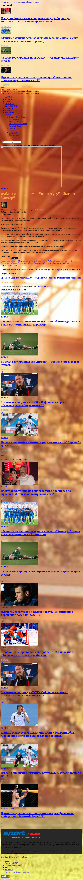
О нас (7, 861)
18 (2, 452)
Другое (8, 115)
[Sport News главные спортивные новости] (21, 838)
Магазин (9, 97)
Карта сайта (9, 867)
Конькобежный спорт (18, 124)
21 (2, 823)
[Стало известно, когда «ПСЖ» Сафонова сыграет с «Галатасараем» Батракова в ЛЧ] (19, 395)
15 (2, 743)
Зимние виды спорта (18, 117)
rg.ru (12, 256)
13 (2, 622)
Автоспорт (10, 113)
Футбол (8, 99)
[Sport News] (20, 2)
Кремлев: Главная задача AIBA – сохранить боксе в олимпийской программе (41, 278)
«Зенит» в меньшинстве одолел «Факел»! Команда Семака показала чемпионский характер (39, 39)
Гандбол (12, 130)
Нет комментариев (27, 210)
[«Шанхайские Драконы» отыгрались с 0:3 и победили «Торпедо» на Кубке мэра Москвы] (19, 645)
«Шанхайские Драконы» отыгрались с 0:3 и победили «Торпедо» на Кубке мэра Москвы (37, 654)
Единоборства (11, 106)
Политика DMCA (11, 863)
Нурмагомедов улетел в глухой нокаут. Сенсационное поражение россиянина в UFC (36, 79)
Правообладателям (12, 865)
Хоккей (8, 101)
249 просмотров (7, 210)
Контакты (9, 870)
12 (2, 372)
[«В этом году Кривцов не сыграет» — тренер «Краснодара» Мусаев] (6, 53)
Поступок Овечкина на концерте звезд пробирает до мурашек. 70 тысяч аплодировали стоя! (35, 20)
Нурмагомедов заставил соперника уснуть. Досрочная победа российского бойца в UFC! (37, 815)
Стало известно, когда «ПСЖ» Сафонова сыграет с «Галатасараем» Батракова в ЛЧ (34, 404)
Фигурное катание (16, 121)
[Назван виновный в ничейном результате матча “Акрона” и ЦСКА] (19, 435)
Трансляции (14, 135)
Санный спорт (15, 128)
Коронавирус (14, 119)
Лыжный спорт (15, 126)
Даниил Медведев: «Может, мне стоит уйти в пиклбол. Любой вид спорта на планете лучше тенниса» (38, 734)
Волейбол (9, 108)
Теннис (8, 110)
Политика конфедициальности (17, 872)
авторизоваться (44, 286)
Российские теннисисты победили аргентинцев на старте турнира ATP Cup (40, 269)
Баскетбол (9, 104)
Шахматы (13, 133)
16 (2, 412)
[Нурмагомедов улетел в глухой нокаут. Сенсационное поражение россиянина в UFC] (6, 73)
